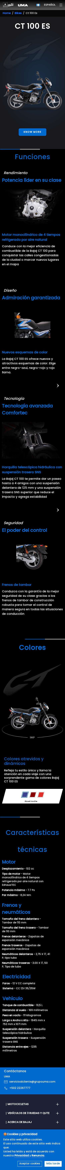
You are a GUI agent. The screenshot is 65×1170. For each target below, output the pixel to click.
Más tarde (53, 1164)
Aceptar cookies (29, 1164)
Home (7, 13)
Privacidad (22, 1155)
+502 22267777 (19, 1088)
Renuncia (38, 1155)
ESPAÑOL (50, 5)
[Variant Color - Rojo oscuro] (33, 795)
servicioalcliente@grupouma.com (32, 1082)
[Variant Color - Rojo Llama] (41, 795)
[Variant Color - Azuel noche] (25, 795)
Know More (32, 132)
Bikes (18, 13)
